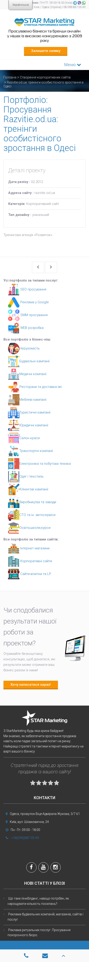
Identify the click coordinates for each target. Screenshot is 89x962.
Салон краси (29, 438)
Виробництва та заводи (37, 502)
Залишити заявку (45, 51)
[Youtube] (43, 868)
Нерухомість (29, 348)
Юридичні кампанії (33, 425)
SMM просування (33, 315)
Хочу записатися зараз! (30, 685)
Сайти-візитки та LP (35, 574)
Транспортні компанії (36, 451)
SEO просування (32, 289)
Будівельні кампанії (34, 361)
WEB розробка (31, 328)
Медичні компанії (32, 374)
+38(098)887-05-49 (25, 838)
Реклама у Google (34, 302)
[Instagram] (55, 868)
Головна (9, 77)
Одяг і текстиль (31, 476)
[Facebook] (31, 868)
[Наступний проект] (51, 267)
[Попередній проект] (38, 267)
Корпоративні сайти (35, 561)
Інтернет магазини (34, 548)
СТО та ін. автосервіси (37, 515)
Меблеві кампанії (32, 400)
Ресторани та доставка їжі (40, 387)
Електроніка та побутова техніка (45, 464)
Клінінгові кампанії (33, 489)
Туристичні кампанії (34, 412)
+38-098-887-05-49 (74, 7)
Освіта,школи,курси (34, 528)
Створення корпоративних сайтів (45, 77)
